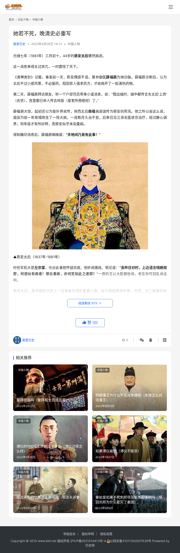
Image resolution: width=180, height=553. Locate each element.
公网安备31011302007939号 (130, 541)
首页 (11, 19)
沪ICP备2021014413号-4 (88, 541)
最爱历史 (19, 44)
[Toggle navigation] (170, 7)
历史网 (90, 545)
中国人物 (74, 44)
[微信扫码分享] (142, 340)
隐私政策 (106, 534)
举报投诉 (69, 534)
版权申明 (88, 534)
